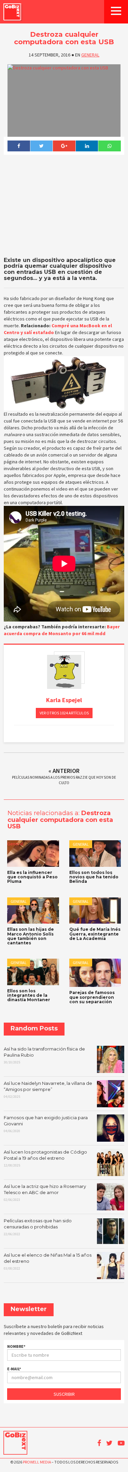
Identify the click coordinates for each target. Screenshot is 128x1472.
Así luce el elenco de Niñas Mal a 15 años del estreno (47, 1261)
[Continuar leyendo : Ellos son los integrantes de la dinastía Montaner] (33, 972)
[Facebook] (18, 145)
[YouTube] (121, 1443)
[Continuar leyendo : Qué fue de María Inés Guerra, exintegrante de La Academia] (95, 910)
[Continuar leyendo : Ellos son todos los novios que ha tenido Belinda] (95, 853)
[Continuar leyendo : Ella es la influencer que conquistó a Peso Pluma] (33, 853)
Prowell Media (37, 1462)
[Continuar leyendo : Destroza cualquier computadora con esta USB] (64, 100)
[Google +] (64, 145)
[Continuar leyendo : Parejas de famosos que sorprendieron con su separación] (95, 973)
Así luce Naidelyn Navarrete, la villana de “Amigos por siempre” (48, 1089)
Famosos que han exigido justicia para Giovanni (46, 1124)
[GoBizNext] (12, 11)
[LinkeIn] (86, 145)
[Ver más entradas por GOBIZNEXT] (64, 672)
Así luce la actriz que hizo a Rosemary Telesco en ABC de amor (45, 1193)
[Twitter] (41, 145)
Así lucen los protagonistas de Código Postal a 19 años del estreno (45, 1158)
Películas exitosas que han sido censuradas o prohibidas (38, 1227)
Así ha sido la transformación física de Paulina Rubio (44, 1055)
